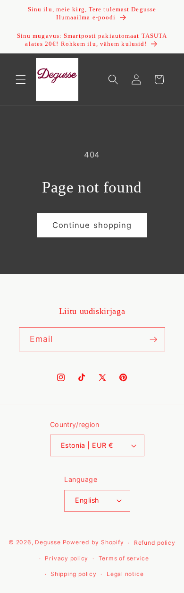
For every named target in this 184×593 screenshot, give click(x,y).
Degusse (47, 542)
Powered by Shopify (93, 542)
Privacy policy (66, 558)
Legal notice (125, 573)
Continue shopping (92, 225)
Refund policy (155, 542)
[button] (20, 79)
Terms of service (124, 558)
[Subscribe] (153, 339)
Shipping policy (73, 573)
